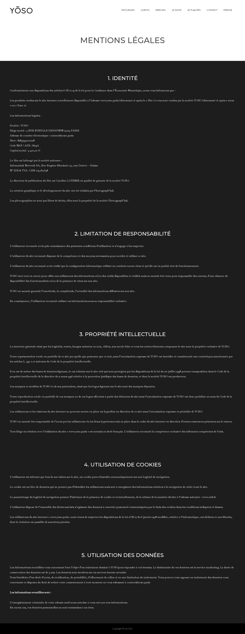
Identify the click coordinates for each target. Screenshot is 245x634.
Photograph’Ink (104, 190)
